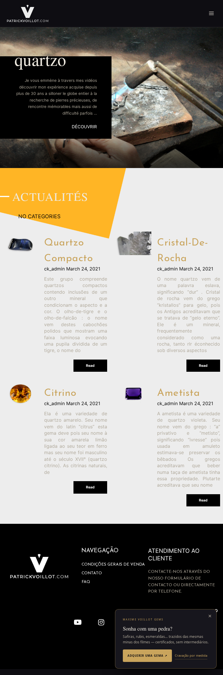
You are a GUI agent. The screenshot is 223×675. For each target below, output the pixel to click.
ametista (178, 393)
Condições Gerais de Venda (113, 564)
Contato (92, 573)
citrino (60, 393)
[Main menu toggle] (211, 13)
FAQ (86, 582)
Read (90, 365)
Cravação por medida (191, 655)
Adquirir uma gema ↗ (147, 656)
